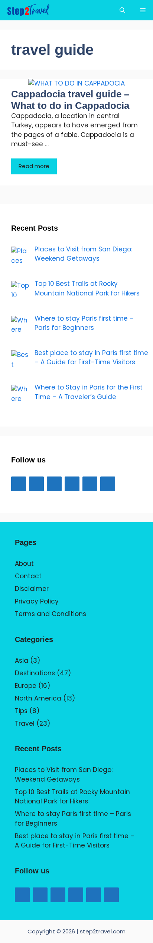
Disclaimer (32, 588)
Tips (21, 710)
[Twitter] (36, 483)
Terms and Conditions (50, 613)
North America (38, 698)
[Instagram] (72, 483)
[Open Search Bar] (122, 10)
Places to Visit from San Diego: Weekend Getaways (64, 774)
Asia (21, 660)
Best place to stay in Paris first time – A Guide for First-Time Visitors (74, 841)
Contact (28, 576)
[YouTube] (54, 483)
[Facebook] (18, 483)
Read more (34, 166)
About (24, 563)
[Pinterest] (107, 483)
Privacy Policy (37, 601)
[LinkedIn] (89, 483)
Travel (25, 723)
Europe (25, 685)
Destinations (35, 673)
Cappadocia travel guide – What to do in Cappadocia (70, 99)
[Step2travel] (28, 10)
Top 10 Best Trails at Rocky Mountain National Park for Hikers (72, 796)
